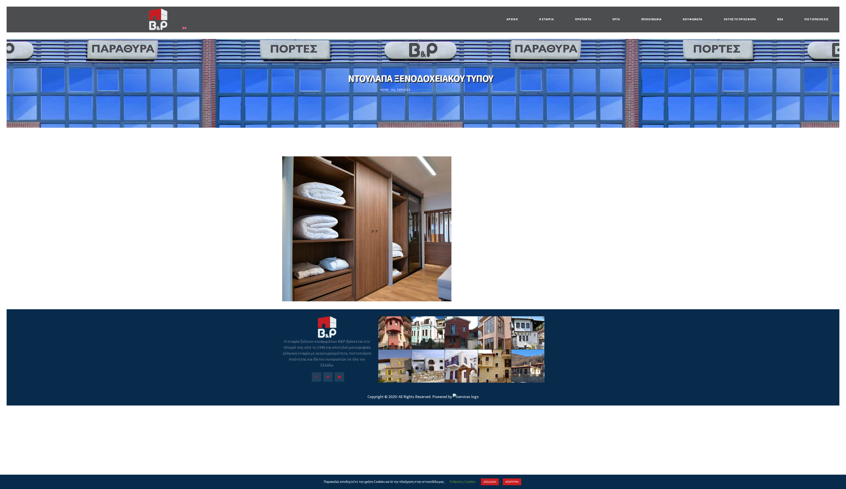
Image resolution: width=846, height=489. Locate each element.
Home (384, 90)
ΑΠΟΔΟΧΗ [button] (490, 482)
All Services (400, 90)
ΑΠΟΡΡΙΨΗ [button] (512, 482)
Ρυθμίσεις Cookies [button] (462, 482)
